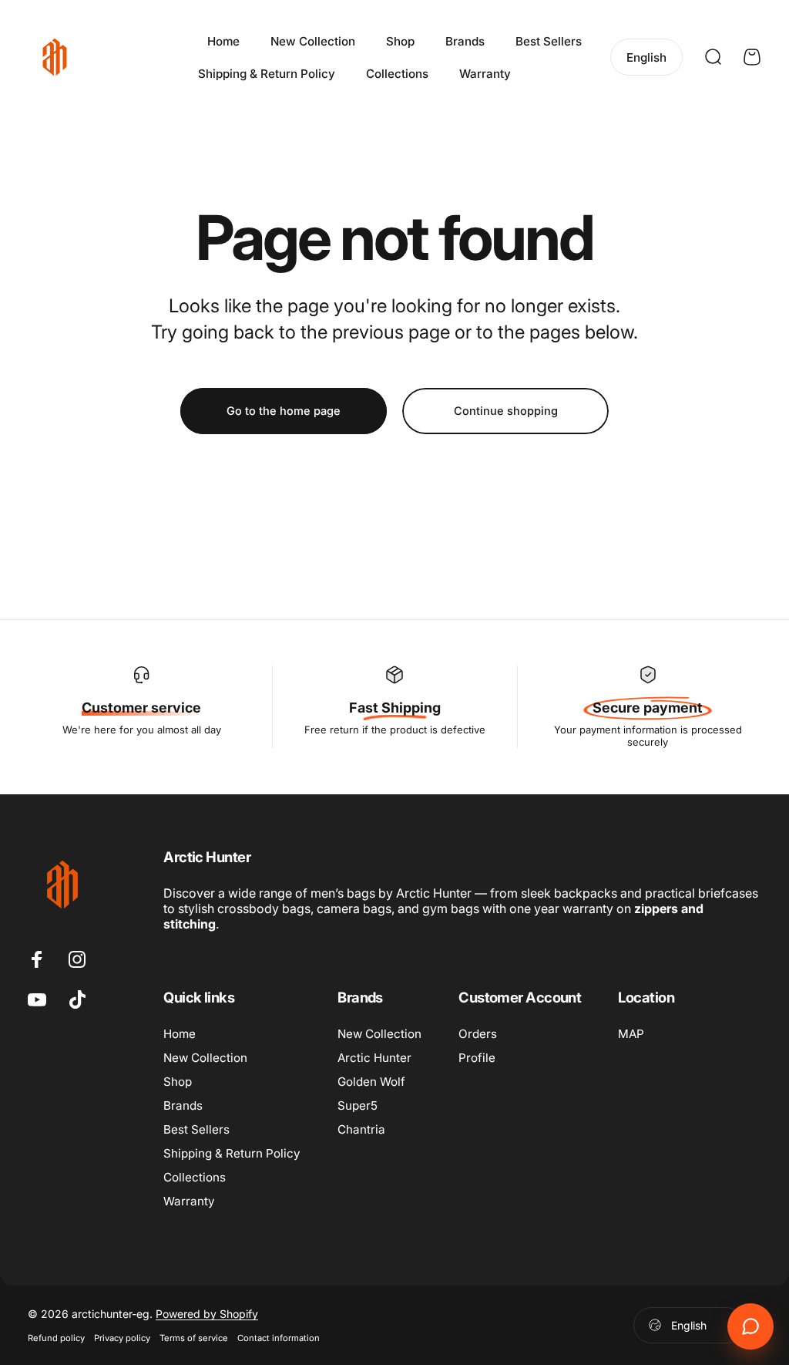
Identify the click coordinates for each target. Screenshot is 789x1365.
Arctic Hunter (374, 1057)
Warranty (189, 1201)
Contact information (278, 1338)
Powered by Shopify (207, 1313)
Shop (177, 1081)
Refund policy (56, 1338)
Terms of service (193, 1338)
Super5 (357, 1105)
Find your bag (566, 73)
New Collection (205, 1057)
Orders (477, 1033)
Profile (476, 1057)
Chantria (361, 1129)
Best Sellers (196, 1129)
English (689, 1325)
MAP (631, 1033)
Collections (194, 1177)
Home (179, 1033)
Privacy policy (122, 1338)
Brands (183, 1105)
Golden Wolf (371, 1081)
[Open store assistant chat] (750, 1326)
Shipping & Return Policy (231, 1153)
